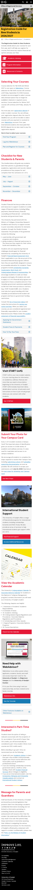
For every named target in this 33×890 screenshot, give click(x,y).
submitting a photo (14, 462)
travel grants (5, 270)
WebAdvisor (19, 88)
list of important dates (17, 302)
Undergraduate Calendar (20, 590)
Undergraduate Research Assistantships (14, 272)
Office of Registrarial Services (13, 39)
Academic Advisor (20, 755)
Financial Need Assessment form (18, 256)
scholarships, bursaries (21, 268)
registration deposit (21, 111)
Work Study (14, 270)
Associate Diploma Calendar (10, 593)
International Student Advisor (12, 780)
